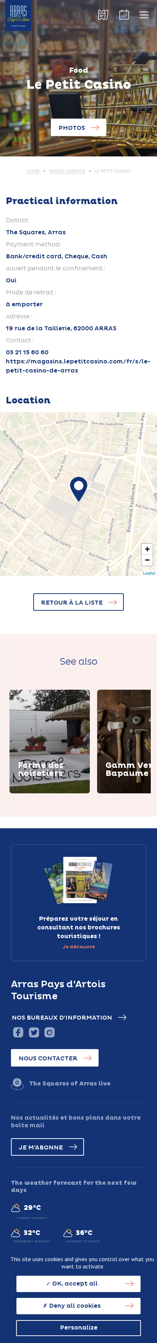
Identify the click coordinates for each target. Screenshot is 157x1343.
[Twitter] (34, 1032)
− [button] (147, 560)
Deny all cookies (74, 1306)
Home (33, 171)
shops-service (67, 171)
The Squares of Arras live (70, 1083)
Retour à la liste (72, 602)
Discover (40, 792)
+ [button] (147, 549)
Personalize (78, 1327)
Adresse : (19, 316)
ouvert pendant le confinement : (56, 268)
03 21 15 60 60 (27, 352)
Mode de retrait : (31, 292)
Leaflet (149, 573)
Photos (71, 128)
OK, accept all (74, 1283)
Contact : (20, 340)
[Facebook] (18, 1032)
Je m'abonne (41, 1147)
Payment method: (33, 244)
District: (17, 220)
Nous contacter (48, 1058)
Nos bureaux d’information (62, 1017)
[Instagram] (49, 1032)
